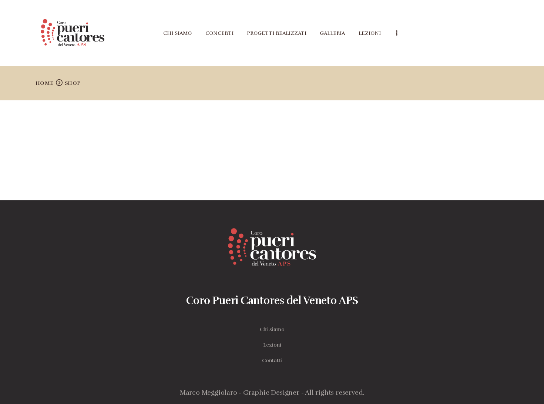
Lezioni (272, 345)
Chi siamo (272, 329)
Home (44, 83)
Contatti (272, 360)
